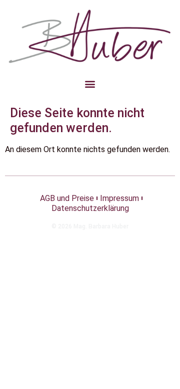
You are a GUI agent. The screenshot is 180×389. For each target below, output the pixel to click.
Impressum (119, 198)
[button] (90, 83)
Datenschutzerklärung (90, 208)
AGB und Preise (67, 198)
